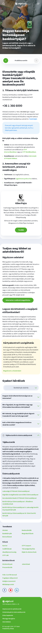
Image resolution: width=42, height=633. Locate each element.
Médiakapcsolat (8, 584)
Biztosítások (7, 537)
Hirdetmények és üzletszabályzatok (13, 612)
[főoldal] (21, 601)
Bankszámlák (27, 530)
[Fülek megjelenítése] (36, 388)
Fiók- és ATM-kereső (9, 575)
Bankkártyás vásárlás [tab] (21, 388)
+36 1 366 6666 (21, 112)
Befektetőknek (8, 560)
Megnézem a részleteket (12, 371)
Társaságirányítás (28, 549)
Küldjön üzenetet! (8, 581)
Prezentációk (7, 567)
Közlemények (7, 564)
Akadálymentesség (9, 552)
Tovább (21, 230)
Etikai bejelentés (7, 615)
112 (14, 175)
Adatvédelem (6, 622)
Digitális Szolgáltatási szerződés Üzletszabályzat (20, 495)
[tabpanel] (21, 153)
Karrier (4, 546)
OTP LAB (5, 555)
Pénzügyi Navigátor (8, 619)
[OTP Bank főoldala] (21, 4)
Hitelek (5, 530)
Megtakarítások (27, 533)
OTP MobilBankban (29, 152)
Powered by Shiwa (8, 629)
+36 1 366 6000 (12, 105)
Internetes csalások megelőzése (18, 300)
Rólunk (5, 542)
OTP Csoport (26, 546)
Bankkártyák (7, 533)
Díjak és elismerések (29, 552)
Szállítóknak (7, 549)
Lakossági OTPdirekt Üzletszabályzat (16, 491)
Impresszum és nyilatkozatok (11, 609)
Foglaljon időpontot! (10, 578)
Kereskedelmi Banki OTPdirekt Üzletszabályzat (19, 498)
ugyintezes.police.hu (23, 179)
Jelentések (26, 564)
